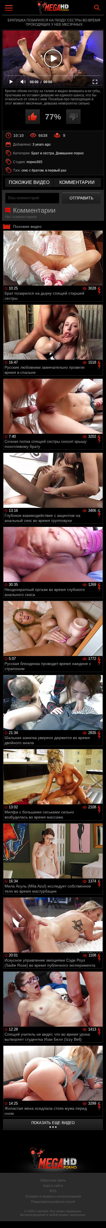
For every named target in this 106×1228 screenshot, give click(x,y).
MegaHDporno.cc (68, 10)
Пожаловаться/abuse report (53, 1202)
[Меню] (9, 9)
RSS (53, 1191)
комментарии (77, 182)
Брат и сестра (42, 153)
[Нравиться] (32, 117)
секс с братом (32, 170)
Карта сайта (53, 1186)
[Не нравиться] (73, 117)
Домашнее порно (70, 153)
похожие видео (29, 182)
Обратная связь (53, 1180)
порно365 (34, 162)
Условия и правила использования (53, 1196)
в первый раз (55, 170)
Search (97, 7)
